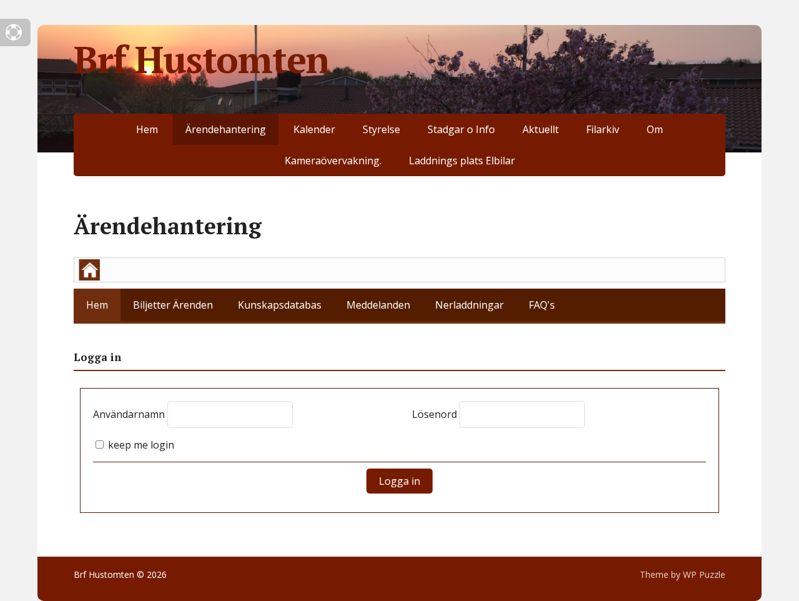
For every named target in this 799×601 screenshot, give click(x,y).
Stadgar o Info (461, 129)
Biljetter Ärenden (173, 305)
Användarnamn (129, 414)
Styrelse (381, 129)
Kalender (314, 129)
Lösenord (434, 414)
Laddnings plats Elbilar (462, 160)
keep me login (139, 445)
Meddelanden (378, 305)
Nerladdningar (469, 305)
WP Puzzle (704, 574)
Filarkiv (602, 129)
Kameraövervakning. (333, 160)
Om (655, 129)
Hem (147, 129)
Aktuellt (540, 129)
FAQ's (542, 305)
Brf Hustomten (201, 59)
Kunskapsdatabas (279, 305)
